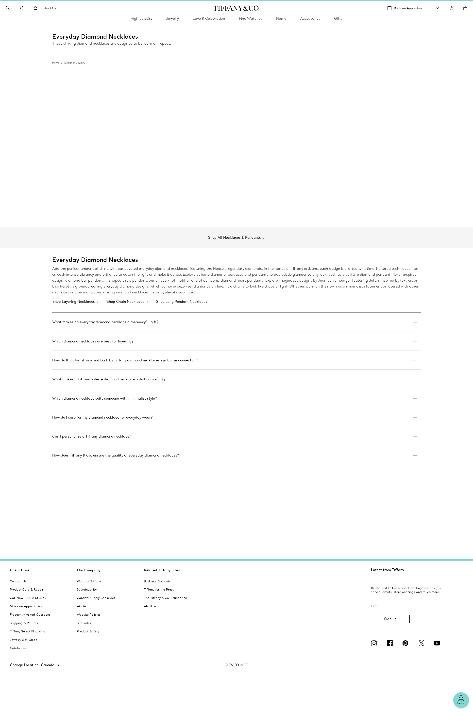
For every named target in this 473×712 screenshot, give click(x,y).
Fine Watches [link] (250, 18)
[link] (22, 8)
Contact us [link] (47, 8)
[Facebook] (391, 643)
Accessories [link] (310, 18)
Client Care (19, 570)
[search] (8, 8)
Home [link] (281, 18)
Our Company (89, 570)
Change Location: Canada (32, 665)
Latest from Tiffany (387, 570)
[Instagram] (375, 643)
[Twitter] (422, 643)
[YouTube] (438, 643)
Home (55, 62)
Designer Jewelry (74, 62)
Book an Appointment (410, 8)
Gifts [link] (338, 18)
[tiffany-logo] (236, 8)
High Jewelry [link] (141, 18)
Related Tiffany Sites (162, 570)
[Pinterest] (406, 643)
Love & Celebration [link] (209, 18)
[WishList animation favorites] (451, 8)
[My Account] (437, 8)
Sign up (390, 619)
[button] (8, 8)
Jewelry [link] (172, 18)
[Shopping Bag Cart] (465, 8)
